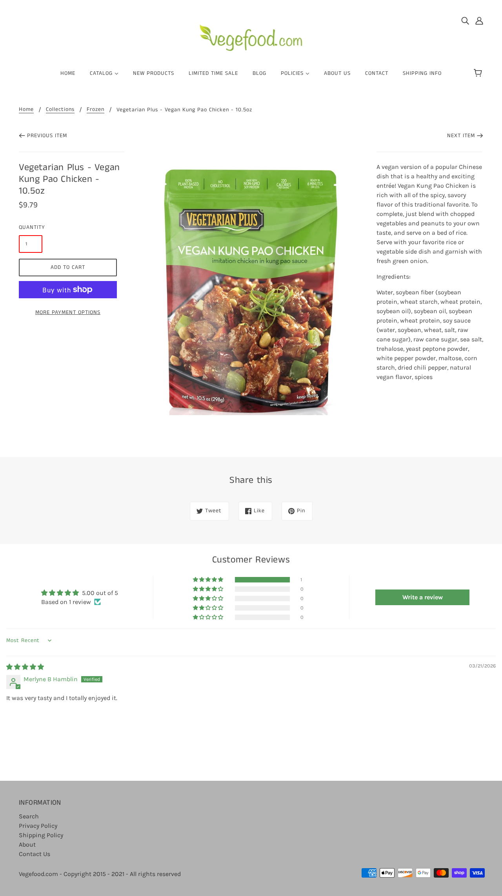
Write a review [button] (422, 597)
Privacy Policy (38, 825)
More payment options (67, 312)
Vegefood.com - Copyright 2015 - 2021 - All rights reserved (100, 874)
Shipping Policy (41, 835)
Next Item (461, 136)
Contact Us (34, 854)
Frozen (95, 110)
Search (29, 816)
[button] (208, 579)
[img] (465, 20)
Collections (60, 110)
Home (26, 110)
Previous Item (47, 136)
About (27, 844)
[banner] (251, 34)
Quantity (30, 227)
